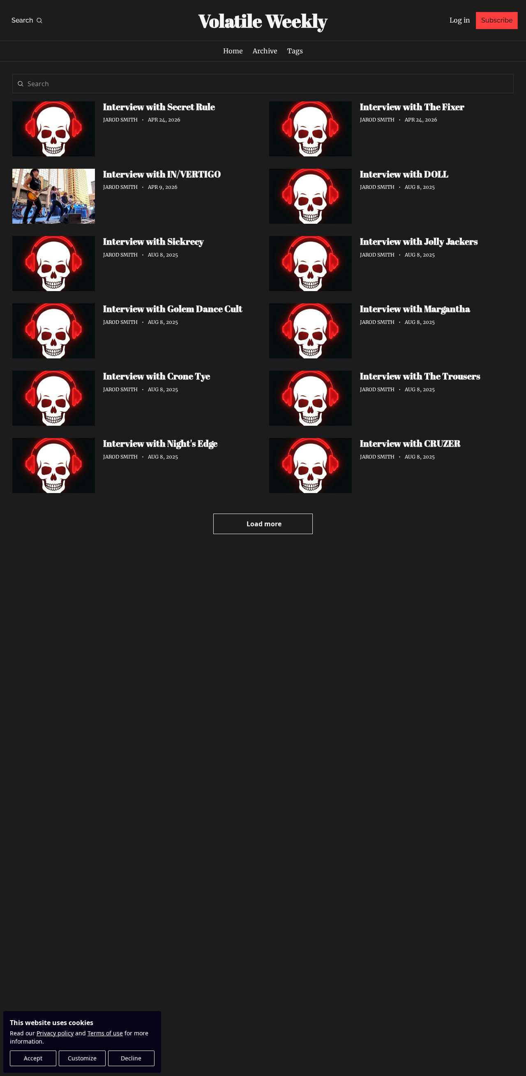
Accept (33, 1058)
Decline (131, 1058)
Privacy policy (55, 1033)
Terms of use (105, 1033)
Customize (82, 1058)
